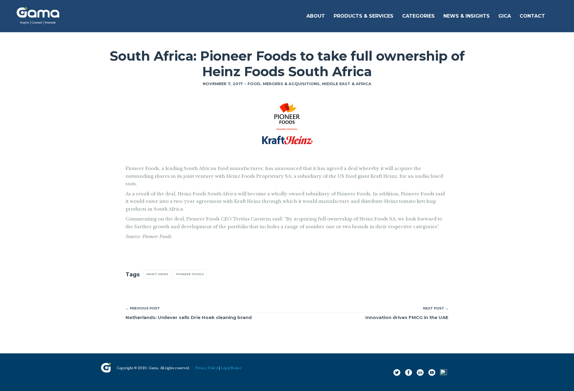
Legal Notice (231, 368)
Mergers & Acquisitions (291, 84)
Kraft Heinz (157, 274)
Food (254, 84)
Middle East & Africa (346, 84)
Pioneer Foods (190, 274)
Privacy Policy (206, 368)
